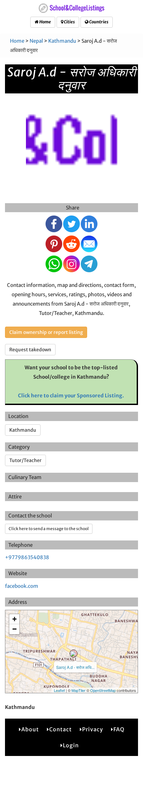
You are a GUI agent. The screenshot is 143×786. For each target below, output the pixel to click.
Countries (98, 22)
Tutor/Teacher (25, 460)
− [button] (14, 629)
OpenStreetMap (103, 690)
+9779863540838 (27, 557)
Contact (60, 729)
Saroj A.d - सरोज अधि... (75, 667)
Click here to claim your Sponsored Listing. (71, 395)
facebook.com (21, 586)
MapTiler (78, 690)
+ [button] (14, 619)
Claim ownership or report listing (46, 332)
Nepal (36, 41)
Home (45, 22)
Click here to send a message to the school (49, 528)
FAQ (118, 729)
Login (71, 745)
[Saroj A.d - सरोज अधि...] (73, 654)
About (30, 729)
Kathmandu (62, 41)
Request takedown (30, 350)
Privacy (92, 729)
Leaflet (59, 690)
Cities (69, 22)
